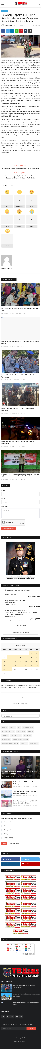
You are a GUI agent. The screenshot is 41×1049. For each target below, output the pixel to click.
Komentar (5, 486)
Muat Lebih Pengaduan (20, 704)
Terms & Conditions (19, 1041)
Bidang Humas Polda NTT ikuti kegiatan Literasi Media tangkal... (20, 343)
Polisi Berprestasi (28, 727)
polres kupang (20, 731)
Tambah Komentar (20, 625)
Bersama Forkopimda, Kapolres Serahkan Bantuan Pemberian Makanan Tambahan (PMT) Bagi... (20, 177)
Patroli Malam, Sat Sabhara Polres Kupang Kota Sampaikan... (17, 443)
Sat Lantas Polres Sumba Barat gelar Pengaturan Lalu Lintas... (26, 995)
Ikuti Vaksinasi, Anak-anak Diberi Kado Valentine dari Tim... (19, 309)
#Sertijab (12, 727)
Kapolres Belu (6, 739)
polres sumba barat (8, 731)
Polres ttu (30, 731)
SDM (19, 727)
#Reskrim (5, 735)
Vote (4, 844)
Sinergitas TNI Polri (15, 735)
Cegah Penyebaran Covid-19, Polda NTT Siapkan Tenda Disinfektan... (25, 802)
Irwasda (4, 727)
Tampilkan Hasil (14, 844)
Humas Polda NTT (10, 25)
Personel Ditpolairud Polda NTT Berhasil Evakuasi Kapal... (24, 986)
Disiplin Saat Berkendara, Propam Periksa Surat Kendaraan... (17, 409)
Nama (3, 490)
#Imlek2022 (24, 743)
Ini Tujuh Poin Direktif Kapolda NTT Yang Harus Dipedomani (20, 169)
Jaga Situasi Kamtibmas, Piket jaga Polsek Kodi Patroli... (26, 1003)
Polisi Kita (4, 11)
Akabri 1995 (27, 735)
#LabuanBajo (34, 743)
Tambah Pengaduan (20, 697)
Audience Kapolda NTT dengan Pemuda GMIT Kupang (25, 783)
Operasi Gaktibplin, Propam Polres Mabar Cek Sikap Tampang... (19, 376)
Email (3, 498)
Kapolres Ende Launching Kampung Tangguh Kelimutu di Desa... (20, 476)
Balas (31, 596)
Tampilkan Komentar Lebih (20, 632)
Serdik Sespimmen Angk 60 (10, 743)
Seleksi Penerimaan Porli (20, 739)
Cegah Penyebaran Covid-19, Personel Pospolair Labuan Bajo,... (24, 792)
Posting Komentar (8, 528)
